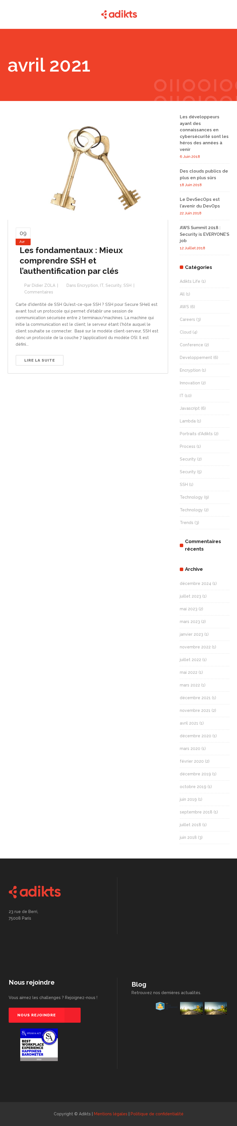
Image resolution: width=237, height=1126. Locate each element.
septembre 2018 (196, 812)
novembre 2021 (195, 710)
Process (187, 446)
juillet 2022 (190, 659)
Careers (187, 319)
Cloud (185, 332)
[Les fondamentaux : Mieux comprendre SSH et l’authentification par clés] (88, 166)
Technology (191, 497)
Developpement (196, 357)
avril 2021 (189, 723)
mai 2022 (188, 672)
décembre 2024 (195, 583)
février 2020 (192, 761)
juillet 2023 (190, 596)
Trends (186, 522)
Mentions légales (110, 1114)
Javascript (190, 408)
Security (113, 285)
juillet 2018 (190, 824)
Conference (191, 345)
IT (101, 285)
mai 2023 (188, 609)
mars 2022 (190, 685)
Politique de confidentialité (157, 1114)
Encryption (87, 285)
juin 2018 (188, 837)
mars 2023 (190, 621)
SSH (127, 285)
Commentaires (38, 292)
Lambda (188, 421)
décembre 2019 (195, 774)
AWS (184, 306)
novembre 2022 (195, 647)
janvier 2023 (191, 634)
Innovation (190, 383)
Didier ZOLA (43, 285)
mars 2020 (190, 748)
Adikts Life (190, 281)
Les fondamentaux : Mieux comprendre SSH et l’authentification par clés (71, 261)
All (182, 294)
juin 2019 (188, 799)
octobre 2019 (193, 786)
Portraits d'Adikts (196, 433)
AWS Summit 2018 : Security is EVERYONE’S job (204, 234)
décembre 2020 (195, 736)
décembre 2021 (195, 697)
